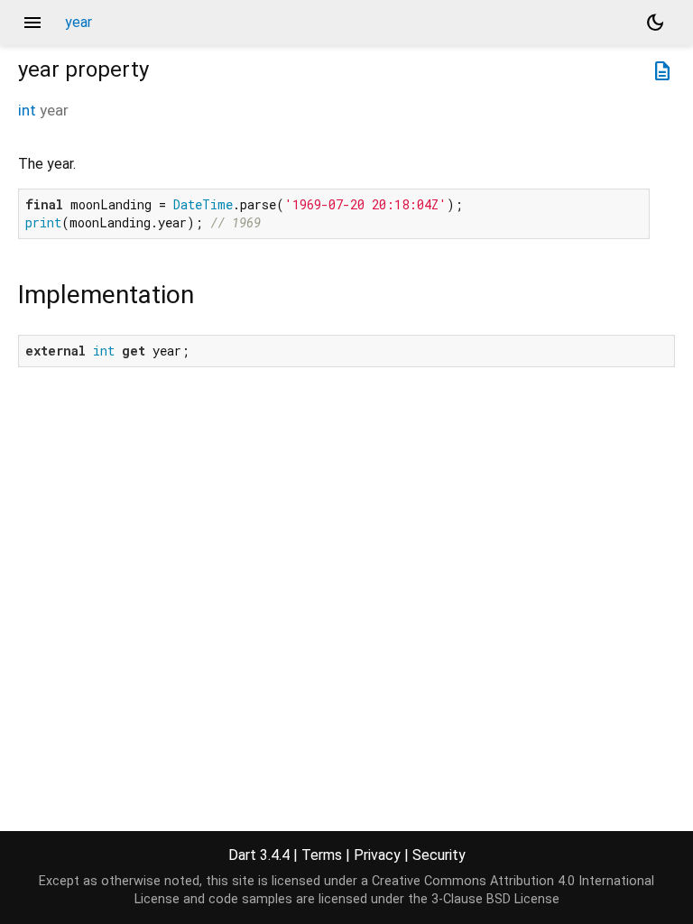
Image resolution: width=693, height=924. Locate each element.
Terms (321, 855)
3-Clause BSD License (495, 899)
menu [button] (32, 22)
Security (439, 855)
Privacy (377, 855)
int (27, 110)
